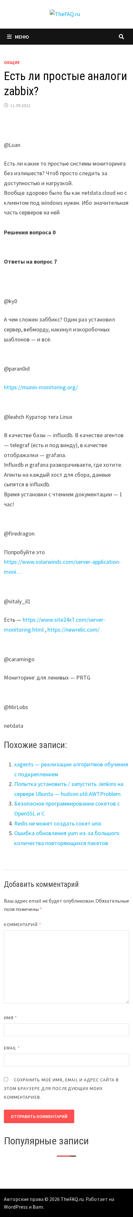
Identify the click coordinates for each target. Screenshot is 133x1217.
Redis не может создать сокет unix (57, 823)
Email (12, 1048)
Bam (38, 1206)
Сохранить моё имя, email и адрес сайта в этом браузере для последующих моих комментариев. (61, 1088)
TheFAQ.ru (72, 1199)
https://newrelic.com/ (73, 629)
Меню (22, 36)
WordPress (16, 1206)
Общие (12, 62)
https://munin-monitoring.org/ (41, 387)
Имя (10, 1018)
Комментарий (22, 924)
